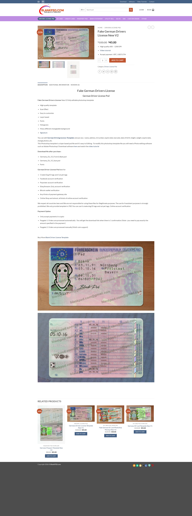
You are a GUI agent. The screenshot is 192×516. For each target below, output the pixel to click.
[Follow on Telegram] (43, 1)
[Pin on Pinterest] (112, 71)
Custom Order (133, 19)
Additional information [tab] (59, 85)
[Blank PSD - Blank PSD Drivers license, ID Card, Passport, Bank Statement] (57, 9)
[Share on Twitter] (104, 71)
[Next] (90, 42)
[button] (141, 10)
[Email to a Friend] (108, 71)
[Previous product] (152, 27)
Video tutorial (105, 50)
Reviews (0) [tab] (75, 85)
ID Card (60, 19)
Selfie (118, 19)
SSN (124, 19)
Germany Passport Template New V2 (51, 449)
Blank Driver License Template (57, 237)
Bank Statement (96, 19)
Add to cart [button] (51, 456)
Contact (151, 2)
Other (144, 19)
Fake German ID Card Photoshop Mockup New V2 (110, 429)
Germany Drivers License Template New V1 (81, 427)
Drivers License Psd (47, 19)
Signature (43, 133)
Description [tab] (43, 85)
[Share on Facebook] (100, 71)
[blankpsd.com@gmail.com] (39, 1)
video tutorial (94, 146)
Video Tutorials (142, 2)
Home (100, 28)
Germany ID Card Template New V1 (140, 426)
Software (132, 2)
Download (123, 2)
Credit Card (70, 19)
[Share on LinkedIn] (116, 71)
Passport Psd (82, 19)
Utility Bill (109, 19)
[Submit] (131, 10)
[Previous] (42, 42)
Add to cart (117, 60)
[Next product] (149, 27)
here (75, 146)
